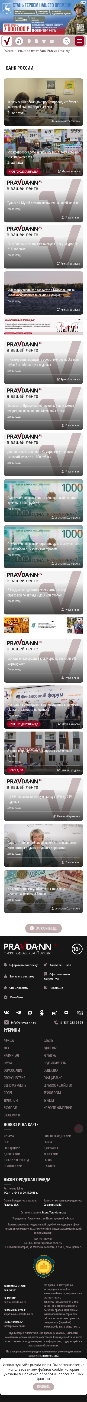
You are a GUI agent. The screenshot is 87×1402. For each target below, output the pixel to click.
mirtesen (47, 1356)
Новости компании (58, 1107)
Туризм (49, 1100)
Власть (48, 1040)
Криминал (11, 1055)
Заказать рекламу (22, 976)
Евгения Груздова (70, 770)
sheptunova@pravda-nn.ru (18, 1314)
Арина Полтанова (70, 263)
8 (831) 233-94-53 (71, 1022)
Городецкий (12, 1147)
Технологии (52, 1092)
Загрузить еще (46, 928)
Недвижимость (55, 1063)
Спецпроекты (19, 988)
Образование (13, 1070)
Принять (43, 1386)
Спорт (8, 1092)
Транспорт (11, 1100)
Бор (6, 1141)
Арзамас (9, 1135)
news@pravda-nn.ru (15, 1302)
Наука (8, 1063)
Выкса (48, 1141)
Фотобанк (17, 997)
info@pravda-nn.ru (23, 1022)
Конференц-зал (60, 965)
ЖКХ (6, 1048)
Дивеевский (12, 1153)
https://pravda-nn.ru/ (54, 1212)
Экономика (12, 1115)
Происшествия (14, 1077)
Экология (10, 1107)
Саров (48, 1159)
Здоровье (50, 1048)
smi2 (56, 1356)
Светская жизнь (15, 1085)
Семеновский (13, 1165)
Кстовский (51, 1153)
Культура (50, 1055)
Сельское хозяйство (58, 1085)
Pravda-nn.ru (72, 217)
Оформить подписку (23, 965)
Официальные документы (57, 976)
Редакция (56, 988)
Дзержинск (51, 1147)
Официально (53, 1077)
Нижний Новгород (16, 1159)
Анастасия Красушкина (67, 121)
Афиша (9, 1040)
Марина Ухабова (71, 171)
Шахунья (49, 1165)
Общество (51, 1070)
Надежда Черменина (68, 816)
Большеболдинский (57, 1135)
